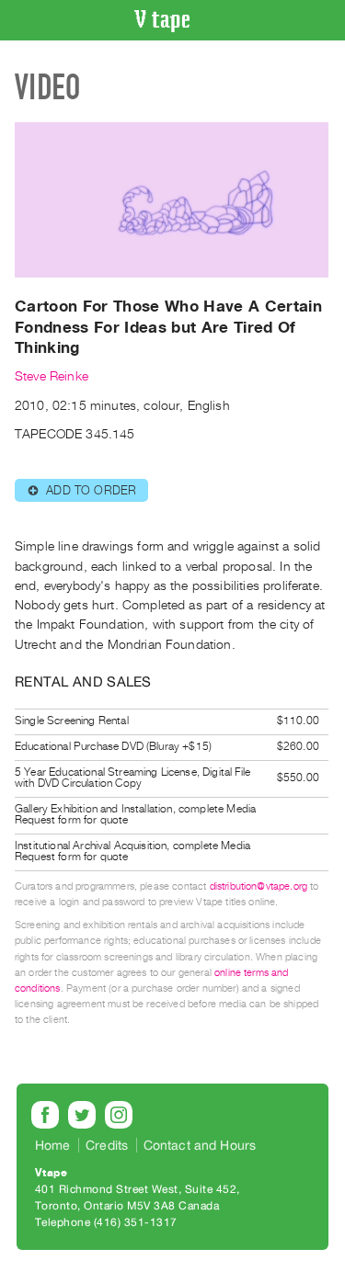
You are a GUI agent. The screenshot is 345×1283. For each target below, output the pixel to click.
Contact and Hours (200, 1145)
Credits (107, 1145)
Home (53, 1145)
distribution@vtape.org (259, 886)
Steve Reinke (51, 376)
